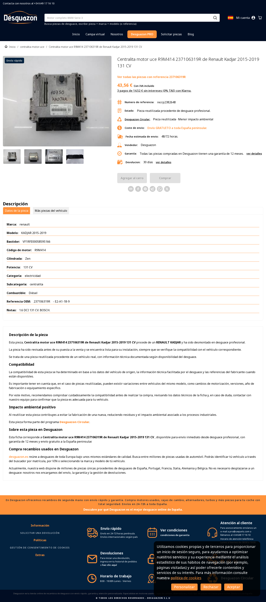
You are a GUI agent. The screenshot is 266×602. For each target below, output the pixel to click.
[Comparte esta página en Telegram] (152, 189)
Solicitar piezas (171, 34)
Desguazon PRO (142, 34)
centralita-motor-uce (32, 46)
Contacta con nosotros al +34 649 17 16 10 (28, 3)
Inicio (76, 34)
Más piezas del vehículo (51, 211)
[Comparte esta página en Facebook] (138, 189)
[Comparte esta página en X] (167, 189)
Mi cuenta (243, 18)
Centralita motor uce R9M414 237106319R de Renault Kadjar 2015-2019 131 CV (95, 46)
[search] (215, 18)
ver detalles (254, 153)
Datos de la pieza (16, 211)
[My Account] (253, 18)
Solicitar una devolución (40, 533)
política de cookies (186, 577)
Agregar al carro (132, 178)
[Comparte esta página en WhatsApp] (160, 189)
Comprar (165, 178)
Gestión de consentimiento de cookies (40, 547)
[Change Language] (230, 17)
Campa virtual (95, 34)
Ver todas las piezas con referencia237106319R (151, 77)
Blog (191, 34)
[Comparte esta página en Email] (131, 189)
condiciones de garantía (174, 535)
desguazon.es (18, 457)
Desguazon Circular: (137, 119)
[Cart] (260, 18)
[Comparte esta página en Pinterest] (145, 189)
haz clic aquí (109, 565)
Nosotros (117, 34)
